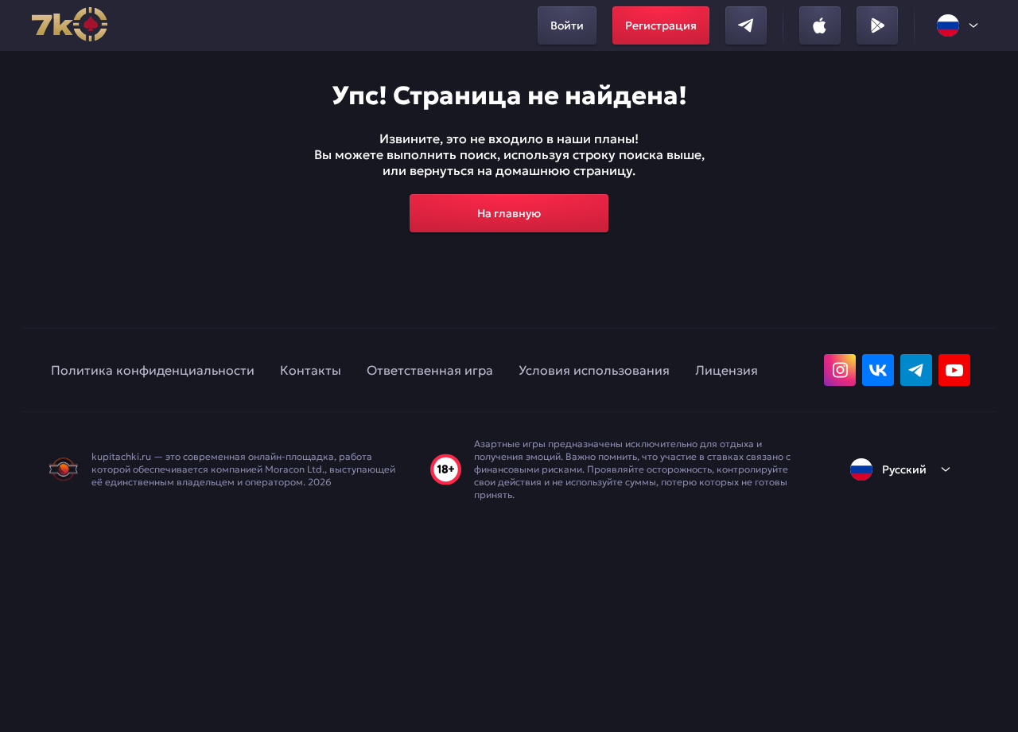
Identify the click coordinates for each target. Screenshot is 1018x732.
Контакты (310, 370)
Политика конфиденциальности (152, 370)
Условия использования (594, 370)
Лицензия (726, 370)
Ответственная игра (430, 370)
